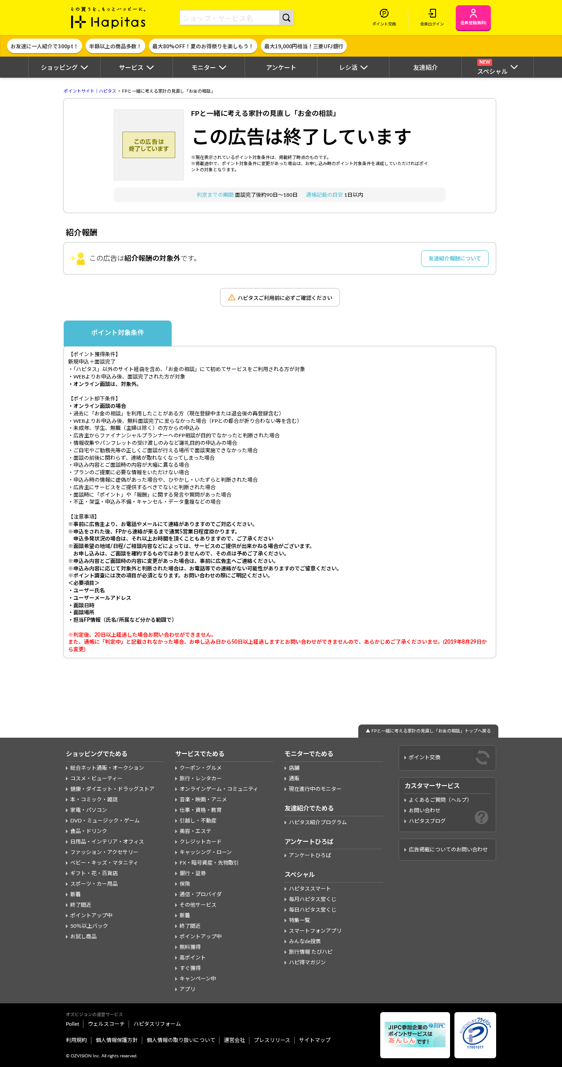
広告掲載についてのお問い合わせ (448, 849)
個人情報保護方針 (117, 1040)
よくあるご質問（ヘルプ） (440, 800)
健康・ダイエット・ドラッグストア (112, 789)
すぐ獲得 (190, 968)
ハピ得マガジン (307, 962)
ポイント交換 (424, 757)
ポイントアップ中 (91, 915)
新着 (75, 894)
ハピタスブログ (427, 821)
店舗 (294, 768)
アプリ (187, 989)
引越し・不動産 (198, 820)
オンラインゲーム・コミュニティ (219, 789)
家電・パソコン (88, 810)
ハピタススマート (310, 888)
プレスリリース (272, 1040)
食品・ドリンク (88, 831)
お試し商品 (83, 936)
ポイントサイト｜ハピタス (90, 91)
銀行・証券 (193, 873)
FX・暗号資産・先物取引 (209, 862)
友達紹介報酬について (455, 258)
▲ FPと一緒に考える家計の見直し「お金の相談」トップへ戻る (428, 731)
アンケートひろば (310, 855)
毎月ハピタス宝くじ (312, 899)
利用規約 (76, 1040)
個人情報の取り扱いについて (181, 1040)
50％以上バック (89, 926)
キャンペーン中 (198, 978)
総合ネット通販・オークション (107, 768)
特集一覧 (299, 920)
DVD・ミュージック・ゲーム (105, 820)
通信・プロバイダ (201, 894)
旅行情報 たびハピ (310, 952)
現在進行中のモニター (315, 789)
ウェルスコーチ (106, 1024)
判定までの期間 (216, 195)
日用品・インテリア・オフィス (107, 841)
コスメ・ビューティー (96, 778)
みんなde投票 (305, 941)
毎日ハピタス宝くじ (312, 909)
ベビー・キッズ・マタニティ (104, 862)
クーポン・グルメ (201, 768)
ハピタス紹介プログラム (318, 822)
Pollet (72, 1024)
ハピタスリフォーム (157, 1024)
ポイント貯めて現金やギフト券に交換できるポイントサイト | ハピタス (108, 18)
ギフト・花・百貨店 (94, 873)
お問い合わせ (424, 810)
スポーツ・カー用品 (94, 884)
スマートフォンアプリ (315, 931)
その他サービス (198, 905)
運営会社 (234, 1040)
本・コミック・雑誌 (94, 799)
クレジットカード (201, 841)
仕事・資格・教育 (201, 810)
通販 (294, 778)
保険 (185, 884)
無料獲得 (190, 947)
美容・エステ (195, 831)
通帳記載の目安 (325, 195)
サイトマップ (315, 1040)
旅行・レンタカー (201, 778)
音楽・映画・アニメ (203, 799)
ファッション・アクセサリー (104, 852)
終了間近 (80, 905)
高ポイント (193, 957)
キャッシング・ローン (206, 852)
